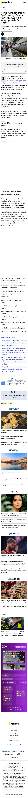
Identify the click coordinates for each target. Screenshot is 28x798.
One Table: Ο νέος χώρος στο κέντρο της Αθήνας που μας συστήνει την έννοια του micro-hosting (14, 601)
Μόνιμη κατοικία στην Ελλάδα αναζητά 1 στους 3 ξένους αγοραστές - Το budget (14, 443)
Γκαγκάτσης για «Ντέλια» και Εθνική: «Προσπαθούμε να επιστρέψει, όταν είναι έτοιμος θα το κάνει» (14, 570)
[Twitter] (17, 744)
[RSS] (8, 744)
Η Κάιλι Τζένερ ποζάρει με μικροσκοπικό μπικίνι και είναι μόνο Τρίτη (13, 520)
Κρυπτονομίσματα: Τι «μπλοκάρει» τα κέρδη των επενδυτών (14, 431)
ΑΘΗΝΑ (14, 397)
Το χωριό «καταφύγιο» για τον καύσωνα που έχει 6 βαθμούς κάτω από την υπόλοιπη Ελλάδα (14, 369)
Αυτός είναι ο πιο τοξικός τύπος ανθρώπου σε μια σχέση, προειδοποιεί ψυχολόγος (14, 526)
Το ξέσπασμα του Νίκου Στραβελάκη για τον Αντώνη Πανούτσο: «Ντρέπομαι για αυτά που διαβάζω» (14, 343)
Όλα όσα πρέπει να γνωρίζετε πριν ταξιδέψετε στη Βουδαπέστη (13, 484)
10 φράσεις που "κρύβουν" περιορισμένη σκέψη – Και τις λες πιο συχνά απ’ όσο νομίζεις (14, 514)
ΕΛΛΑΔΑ (3, 7)
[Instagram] (14, 744)
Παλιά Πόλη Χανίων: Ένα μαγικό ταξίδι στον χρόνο (12, 472)
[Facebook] (11, 744)
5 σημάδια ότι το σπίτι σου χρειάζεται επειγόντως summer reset (14, 607)
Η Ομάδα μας (14, 738)
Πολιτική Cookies (14, 735)
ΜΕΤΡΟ (5, 395)
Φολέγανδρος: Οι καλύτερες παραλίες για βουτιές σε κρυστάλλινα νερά (14, 478)
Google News (19, 380)
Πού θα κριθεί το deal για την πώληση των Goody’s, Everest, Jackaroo (12, 437)
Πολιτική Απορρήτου (14, 733)
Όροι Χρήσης (14, 730)
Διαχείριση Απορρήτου (14, 740)
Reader (10, 380)
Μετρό (15, 83)
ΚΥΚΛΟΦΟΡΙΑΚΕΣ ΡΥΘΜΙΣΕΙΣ (17, 395)
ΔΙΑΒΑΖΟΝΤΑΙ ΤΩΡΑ (8, 337)
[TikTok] (20, 744)
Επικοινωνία (14, 728)
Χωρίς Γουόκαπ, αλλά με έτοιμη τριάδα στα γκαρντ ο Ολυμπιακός (12, 556)
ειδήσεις (11, 383)
